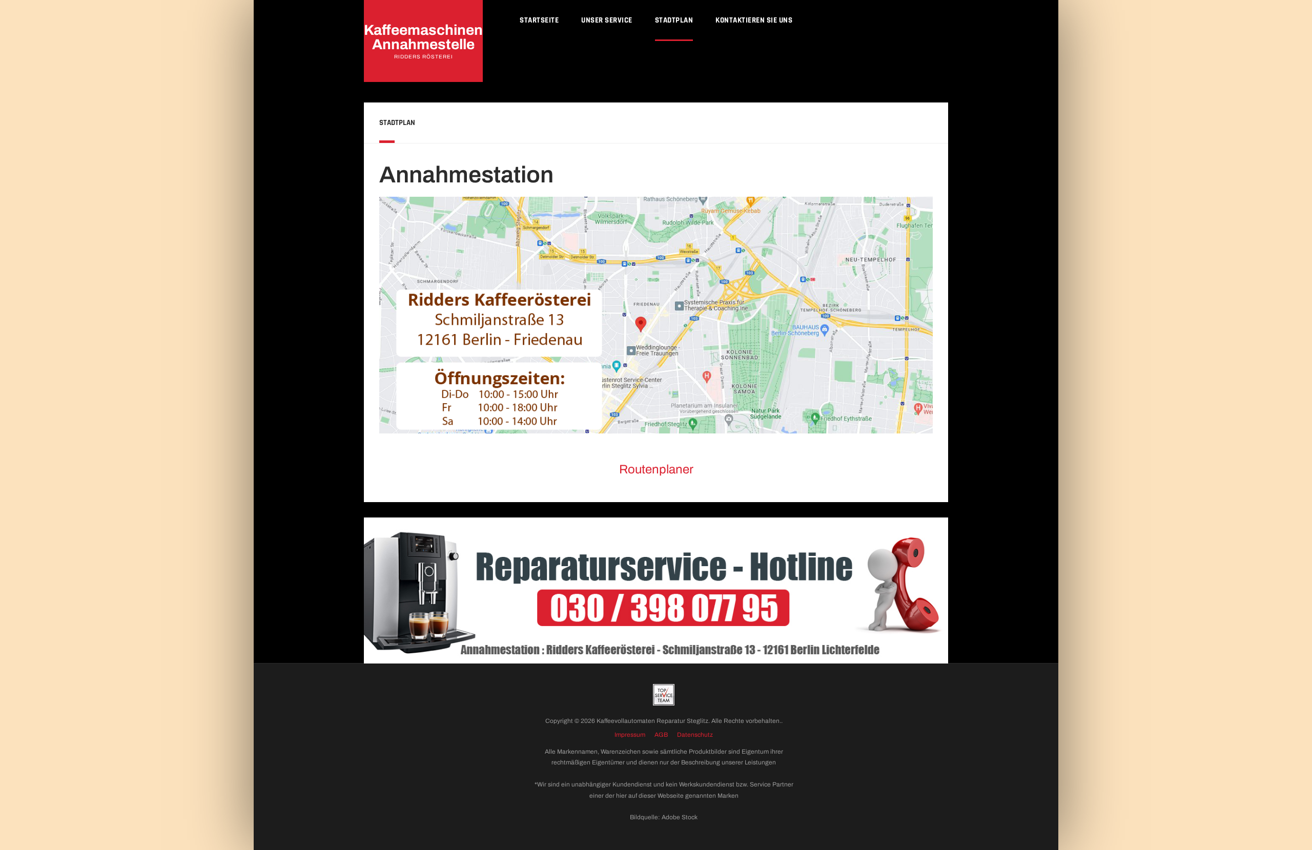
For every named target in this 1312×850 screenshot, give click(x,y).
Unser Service (606, 20)
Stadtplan (674, 20)
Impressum (629, 734)
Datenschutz (695, 734)
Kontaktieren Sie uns (753, 20)
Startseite (539, 20)
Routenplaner (656, 469)
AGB (661, 734)
